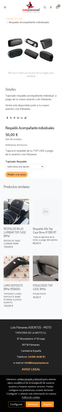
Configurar (16, 404)
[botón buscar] (45, 7)
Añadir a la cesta (16, 174)
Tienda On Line (14, 18)
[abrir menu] (5, 7)
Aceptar (47, 404)
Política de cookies (31, 397)
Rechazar (33, 404)
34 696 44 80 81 (36, 356)
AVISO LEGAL (31, 369)
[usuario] (51, 7)
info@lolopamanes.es (36, 362)
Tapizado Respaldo (16, 161)
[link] (31, 7)
